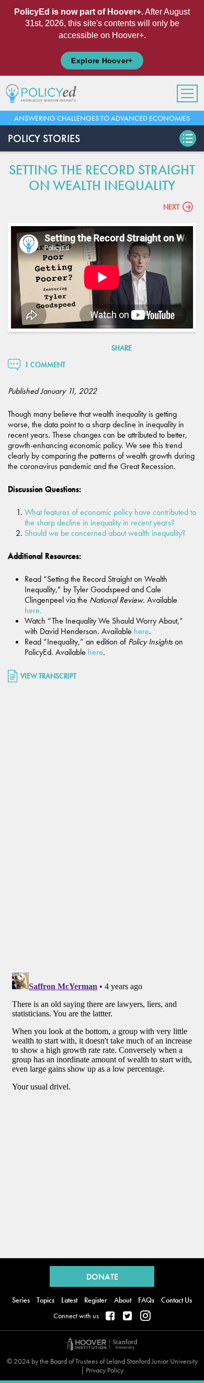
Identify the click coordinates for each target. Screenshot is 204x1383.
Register (95, 1300)
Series (21, 1300)
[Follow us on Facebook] (111, 1316)
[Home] (45, 93)
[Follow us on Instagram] (145, 1316)
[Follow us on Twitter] (128, 1316)
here (32, 610)
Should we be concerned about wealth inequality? (105, 533)
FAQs (146, 1300)
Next (171, 207)
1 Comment (45, 364)
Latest (69, 1300)
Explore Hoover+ (101, 60)
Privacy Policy (104, 1370)
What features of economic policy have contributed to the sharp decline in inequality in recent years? (110, 517)
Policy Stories (44, 138)
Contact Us (176, 1300)
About (122, 1300)
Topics (45, 1300)
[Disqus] (102, 828)
